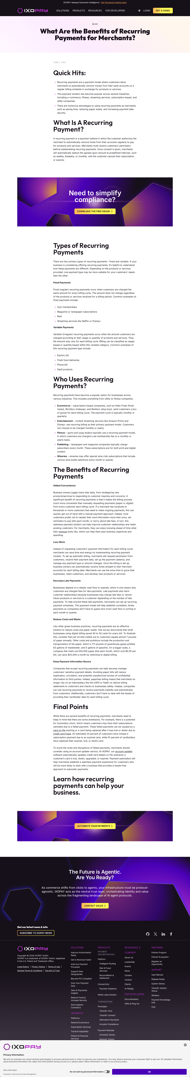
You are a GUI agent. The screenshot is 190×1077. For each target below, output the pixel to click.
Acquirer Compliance (109, 1024)
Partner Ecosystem (160, 957)
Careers (128, 975)
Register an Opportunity (156, 962)
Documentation (131, 999)
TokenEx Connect (107, 1015)
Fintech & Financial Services (79, 1037)
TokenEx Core (105, 1011)
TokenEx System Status (159, 989)
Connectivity (103, 984)
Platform (101, 959)
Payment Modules (106, 1030)
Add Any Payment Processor (79, 965)
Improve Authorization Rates (81, 953)
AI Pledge (129, 988)
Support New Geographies (77, 972)
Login (146, 10)
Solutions (62, 10)
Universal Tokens (107, 1035)
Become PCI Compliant (81, 978)
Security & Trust (52, 970)
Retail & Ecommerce (80, 1022)
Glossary (155, 995)
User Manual (157, 975)
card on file (59, 730)
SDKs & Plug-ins (132, 1003)
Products (79, 10)
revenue (63, 531)
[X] (155, 934)
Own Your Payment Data (79, 984)
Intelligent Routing (107, 963)
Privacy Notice (38, 966)
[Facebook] (171, 934)
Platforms (75, 1018)
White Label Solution (107, 995)
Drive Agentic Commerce (77, 1006)
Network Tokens (106, 1039)
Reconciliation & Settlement (106, 976)
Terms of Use (54, 966)
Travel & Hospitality (79, 1031)
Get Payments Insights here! (114, 2)
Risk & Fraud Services (105, 969)
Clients (128, 984)
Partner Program (158, 952)
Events (128, 966)
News (127, 971)
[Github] (147, 934)
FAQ (153, 1007)
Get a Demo (163, 10)
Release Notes (158, 979)
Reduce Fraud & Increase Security (79, 998)
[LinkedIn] (163, 934)
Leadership (130, 962)
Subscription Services (81, 1027)
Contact (128, 980)
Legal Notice (23, 966)
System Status (158, 983)
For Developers (115, 10)
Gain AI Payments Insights (79, 991)
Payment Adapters (108, 988)
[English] (32, 10)
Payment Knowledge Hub (160, 1001)
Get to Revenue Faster (81, 960)
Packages (102, 1006)
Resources (95, 10)
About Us (129, 957)
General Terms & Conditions (29, 970)
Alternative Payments (109, 1020)
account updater (123, 751)
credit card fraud (62, 733)
